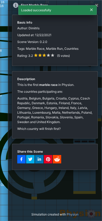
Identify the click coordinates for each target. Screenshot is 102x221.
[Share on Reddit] (57, 159)
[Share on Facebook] (21, 159)
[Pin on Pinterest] (48, 159)
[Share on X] (30, 159)
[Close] (97, 5)
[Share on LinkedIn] (39, 159)
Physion (72, 214)
